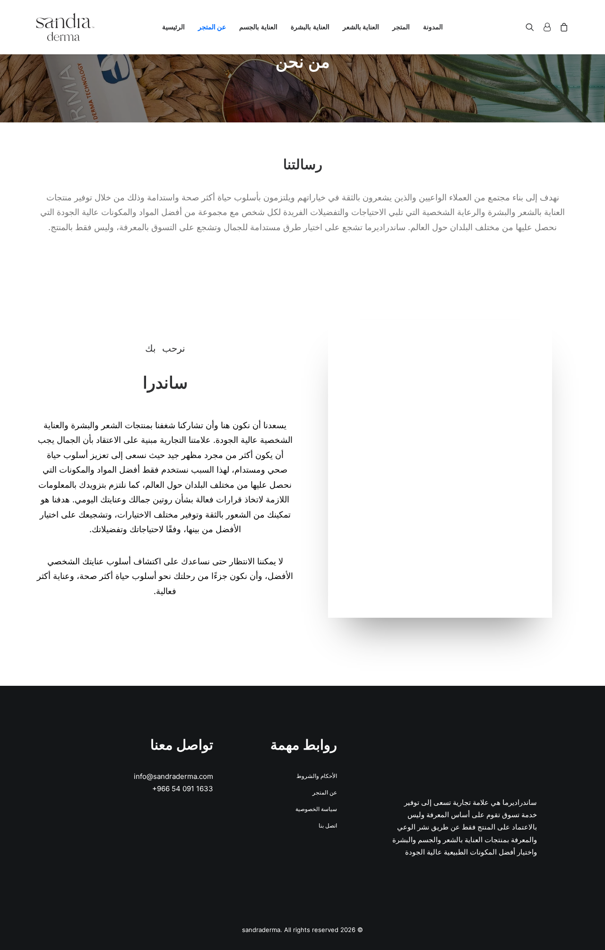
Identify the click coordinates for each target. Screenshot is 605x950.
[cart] (562, 27)
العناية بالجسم (258, 27)
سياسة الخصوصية (316, 808)
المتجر (401, 27)
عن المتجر (212, 27)
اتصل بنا (328, 825)
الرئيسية (173, 27)
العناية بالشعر (361, 27)
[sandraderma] (65, 27)
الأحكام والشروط (316, 775)
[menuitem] (432, 27)
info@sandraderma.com (173, 776)
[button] (532, 27)
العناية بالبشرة (310, 27)
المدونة (433, 27)
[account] (546, 27)
